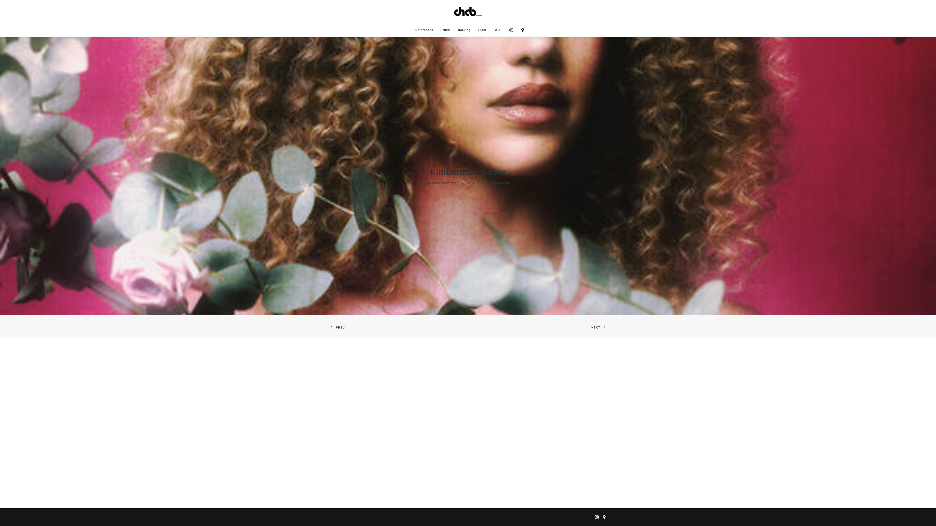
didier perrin (499, 183)
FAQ (497, 30)
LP (473, 183)
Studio (445, 30)
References (424, 30)
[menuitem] (424, 30)
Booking (464, 30)
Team (482, 30)
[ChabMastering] (468, 12)
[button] (512, 30)
